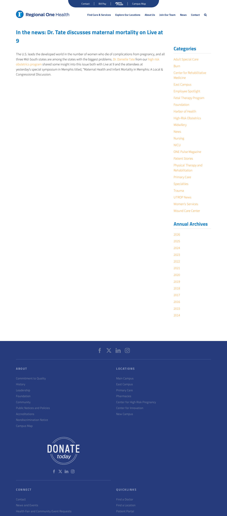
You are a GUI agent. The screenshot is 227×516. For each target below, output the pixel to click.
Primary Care (182, 177)
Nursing (179, 138)
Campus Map (24, 426)
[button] (205, 14)
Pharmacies (123, 396)
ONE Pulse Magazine (187, 152)
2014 (177, 315)
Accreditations (25, 414)
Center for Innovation (129, 408)
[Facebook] (99, 350)
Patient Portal (125, 511)
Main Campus (125, 378)
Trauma (179, 190)
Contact (21, 499)
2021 (177, 268)
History (20, 384)
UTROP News (182, 197)
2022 (177, 261)
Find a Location (125, 505)
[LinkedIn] (118, 350)
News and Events (27, 505)
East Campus (182, 84)
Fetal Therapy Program (189, 98)
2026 (177, 234)
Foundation (181, 104)
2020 (177, 275)
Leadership (23, 390)
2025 (177, 241)
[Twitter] (108, 350)
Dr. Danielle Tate (124, 59)
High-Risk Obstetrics (187, 118)
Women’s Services (186, 204)
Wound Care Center (187, 210)
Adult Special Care (186, 59)
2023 (177, 254)
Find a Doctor (124, 499)
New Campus (124, 414)
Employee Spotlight (187, 91)
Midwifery (180, 125)
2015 (177, 308)
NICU (177, 145)
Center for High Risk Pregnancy (136, 402)
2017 (177, 295)
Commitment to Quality (31, 378)
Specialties (181, 184)
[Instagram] (127, 350)
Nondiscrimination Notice (32, 420)
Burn (177, 66)
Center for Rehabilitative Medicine (190, 75)
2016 (177, 302)
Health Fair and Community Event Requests (43, 511)
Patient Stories (183, 158)
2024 (177, 248)
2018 (177, 288)
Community (23, 402)
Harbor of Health (185, 111)
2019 (177, 281)
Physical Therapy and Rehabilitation (188, 168)
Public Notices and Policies (33, 408)
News (177, 131)
